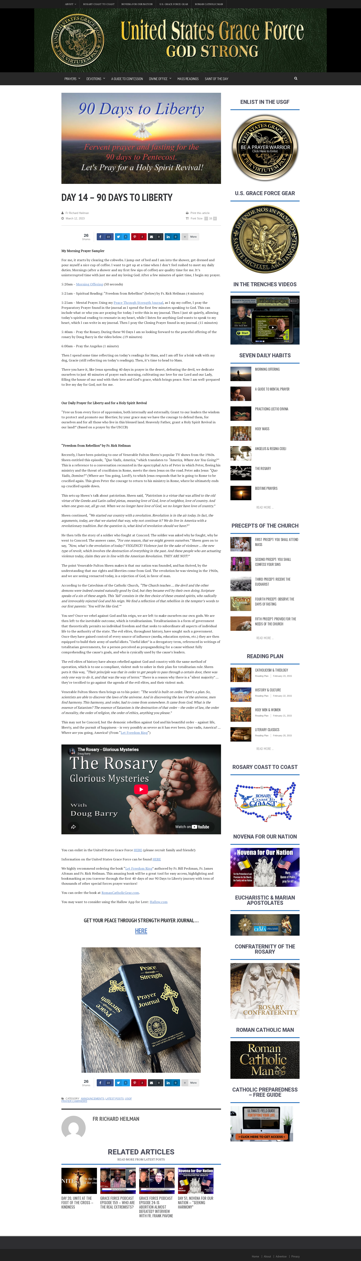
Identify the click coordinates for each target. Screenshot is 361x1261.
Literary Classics (267, 729)
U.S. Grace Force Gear (174, 4)
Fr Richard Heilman (77, 213)
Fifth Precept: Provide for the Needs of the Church (275, 621)
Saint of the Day (216, 79)
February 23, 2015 (282, 676)
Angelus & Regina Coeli (270, 448)
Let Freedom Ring (134, 732)
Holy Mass (262, 428)
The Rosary (263, 468)
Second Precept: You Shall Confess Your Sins (273, 562)
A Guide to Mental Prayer (272, 389)
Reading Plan (261, 676)
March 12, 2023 (75, 218)
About (267, 1256)
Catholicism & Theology (271, 670)
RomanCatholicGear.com (120, 892)
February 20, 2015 (282, 735)
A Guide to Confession (127, 79)
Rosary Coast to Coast (98, 4)
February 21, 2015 (282, 715)
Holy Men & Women (267, 709)
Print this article (200, 213)
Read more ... (265, 507)
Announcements (92, 1098)
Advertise (281, 1256)
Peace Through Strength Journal (138, 302)
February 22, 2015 (282, 696)
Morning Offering (89, 284)
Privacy (295, 1256)
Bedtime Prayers (266, 488)
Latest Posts (115, 1098)
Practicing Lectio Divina (271, 408)
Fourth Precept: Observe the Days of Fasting (274, 602)
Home (255, 1256)
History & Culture (268, 689)
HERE (138, 850)
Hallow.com (159, 902)
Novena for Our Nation (137, 4)
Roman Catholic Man (209, 4)
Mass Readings (188, 79)
